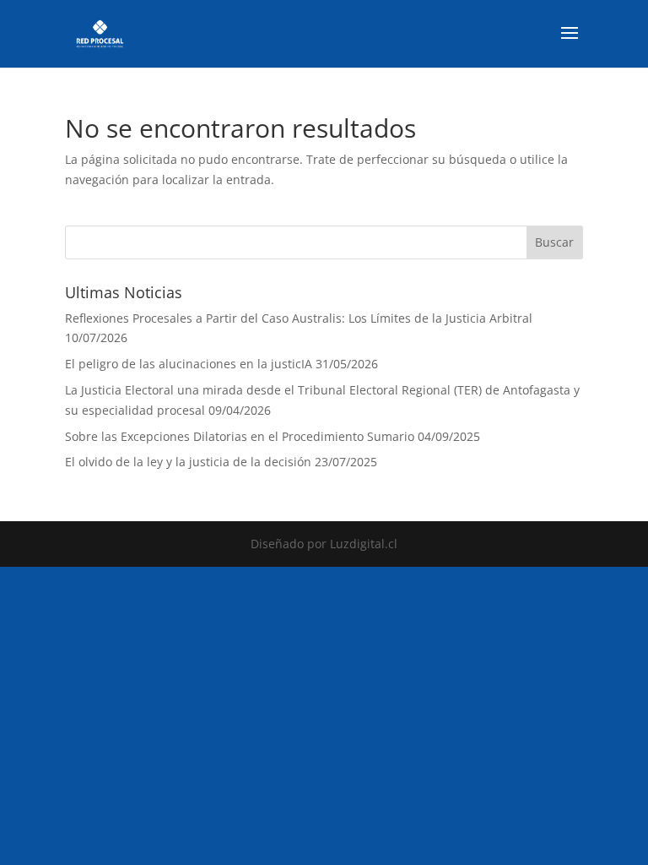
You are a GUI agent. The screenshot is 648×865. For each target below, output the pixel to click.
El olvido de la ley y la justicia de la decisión (188, 462)
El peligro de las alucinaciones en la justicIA (188, 364)
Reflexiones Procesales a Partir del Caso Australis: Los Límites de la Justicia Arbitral (298, 318)
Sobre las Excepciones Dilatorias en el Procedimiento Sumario (239, 436)
